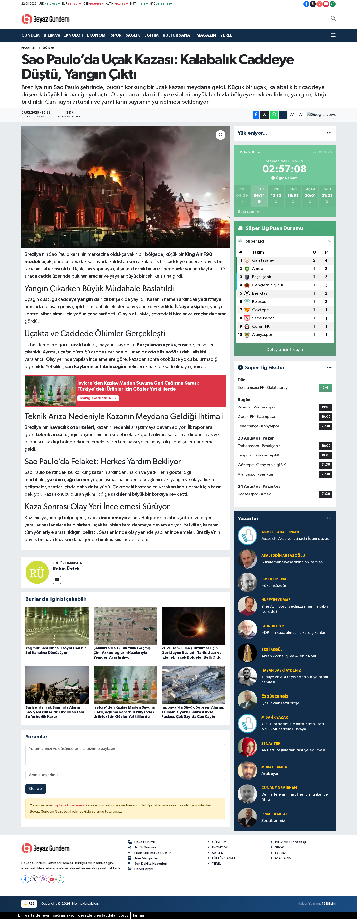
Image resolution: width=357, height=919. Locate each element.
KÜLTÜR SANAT (177, 35)
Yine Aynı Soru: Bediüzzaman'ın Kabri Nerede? (294, 609)
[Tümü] (329, 133)
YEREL (226, 35)
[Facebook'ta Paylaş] (256, 115)
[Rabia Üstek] (37, 572)
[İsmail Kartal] (247, 817)
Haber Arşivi (143, 869)
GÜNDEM (30, 35)
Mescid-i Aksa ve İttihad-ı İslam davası (295, 539)
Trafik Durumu (145, 847)
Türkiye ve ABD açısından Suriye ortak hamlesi (294, 679)
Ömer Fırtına (273, 579)
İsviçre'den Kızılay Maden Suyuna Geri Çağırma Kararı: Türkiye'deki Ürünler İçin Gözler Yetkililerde (124, 712)
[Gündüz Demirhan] (247, 794)
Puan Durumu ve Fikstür (152, 853)
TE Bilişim (329, 903)
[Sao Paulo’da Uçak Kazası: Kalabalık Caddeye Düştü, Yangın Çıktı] (125, 187)
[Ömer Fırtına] (247, 582)
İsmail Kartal (274, 814)
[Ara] (333, 19)
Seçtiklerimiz (273, 821)
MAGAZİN (206, 35)
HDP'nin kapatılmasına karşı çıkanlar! (293, 633)
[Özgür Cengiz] (247, 700)
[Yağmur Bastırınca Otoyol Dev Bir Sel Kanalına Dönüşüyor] (57, 626)
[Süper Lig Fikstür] (329, 368)
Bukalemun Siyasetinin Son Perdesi (292, 562)
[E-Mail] (57, 580)
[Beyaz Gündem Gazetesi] (45, 19)
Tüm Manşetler (146, 858)
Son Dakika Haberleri (150, 863)
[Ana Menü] (333, 35)
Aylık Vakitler (250, 212)
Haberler (29, 48)
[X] (34, 879)
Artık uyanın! (272, 774)
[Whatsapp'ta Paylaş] (274, 115)
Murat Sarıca (274, 767)
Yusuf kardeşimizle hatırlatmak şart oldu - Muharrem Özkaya (292, 726)
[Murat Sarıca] (247, 770)
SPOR (116, 35)
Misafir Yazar (274, 717)
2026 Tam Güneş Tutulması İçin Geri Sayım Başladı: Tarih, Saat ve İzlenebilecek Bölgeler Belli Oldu (192, 652)
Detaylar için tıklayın (285, 350)
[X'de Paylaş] (264, 115)
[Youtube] (52, 879)
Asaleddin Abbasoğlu (283, 556)
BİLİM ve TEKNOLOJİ (63, 35)
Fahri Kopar (272, 626)
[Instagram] (43, 879)
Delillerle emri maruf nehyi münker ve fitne (294, 797)
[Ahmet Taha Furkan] (247, 535)
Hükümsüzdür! (274, 586)
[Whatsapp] (60, 879)
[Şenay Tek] (247, 747)
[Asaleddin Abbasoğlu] (247, 559)
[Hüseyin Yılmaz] (247, 606)
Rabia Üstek (66, 568)
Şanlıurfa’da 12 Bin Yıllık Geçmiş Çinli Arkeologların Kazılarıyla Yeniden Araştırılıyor (122, 652)
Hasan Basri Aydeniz (281, 670)
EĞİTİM (151, 35)
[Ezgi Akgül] (247, 653)
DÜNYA (48, 48)
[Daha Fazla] (283, 115)
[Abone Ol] (321, 115)
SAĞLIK (133, 35)
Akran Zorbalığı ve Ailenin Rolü (288, 656)
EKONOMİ (97, 35)
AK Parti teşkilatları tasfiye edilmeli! (293, 750)
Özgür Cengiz (275, 697)
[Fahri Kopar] (247, 629)
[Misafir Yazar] (247, 723)
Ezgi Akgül (271, 650)
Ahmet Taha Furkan (280, 532)
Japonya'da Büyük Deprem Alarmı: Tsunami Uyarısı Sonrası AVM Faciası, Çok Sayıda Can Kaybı (193, 712)
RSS (31, 903)
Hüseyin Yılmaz (276, 600)
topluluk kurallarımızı (69, 805)
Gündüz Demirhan (279, 788)
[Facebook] (25, 879)
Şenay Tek (270, 744)
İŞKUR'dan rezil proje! (280, 703)
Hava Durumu (144, 842)
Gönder (36, 789)
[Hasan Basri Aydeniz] (247, 676)
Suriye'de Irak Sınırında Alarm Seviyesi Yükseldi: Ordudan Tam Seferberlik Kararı (55, 712)
